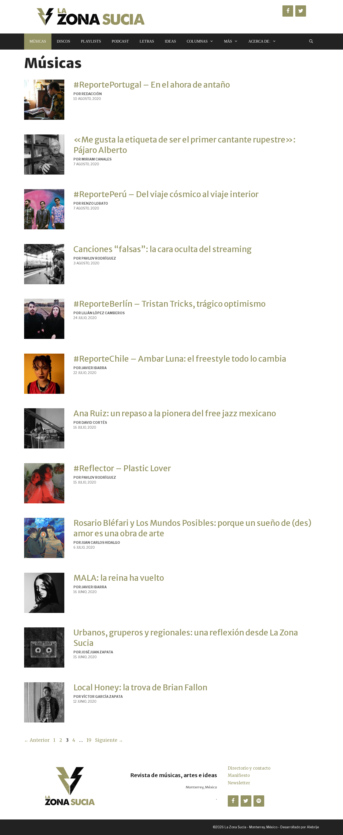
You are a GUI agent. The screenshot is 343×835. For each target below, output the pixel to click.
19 (89, 740)
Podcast (120, 41)
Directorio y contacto (249, 768)
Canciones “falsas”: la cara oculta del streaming (162, 249)
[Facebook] (287, 11)
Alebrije (313, 827)
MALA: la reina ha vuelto (118, 578)
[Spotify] (258, 801)
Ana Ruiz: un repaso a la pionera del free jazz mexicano (174, 413)
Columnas (197, 41)
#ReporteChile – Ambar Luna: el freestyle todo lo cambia (179, 359)
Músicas (37, 41)
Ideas (170, 41)
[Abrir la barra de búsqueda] (311, 41)
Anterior (37, 740)
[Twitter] (300, 11)
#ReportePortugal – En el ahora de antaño (151, 85)
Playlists (91, 41)
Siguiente (109, 740)
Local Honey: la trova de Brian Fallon (140, 687)
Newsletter (239, 782)
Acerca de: (259, 41)
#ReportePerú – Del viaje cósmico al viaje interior (166, 194)
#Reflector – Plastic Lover (122, 468)
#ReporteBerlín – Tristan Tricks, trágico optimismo (169, 304)
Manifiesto (239, 775)
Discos (63, 41)
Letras (147, 41)
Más (228, 41)
